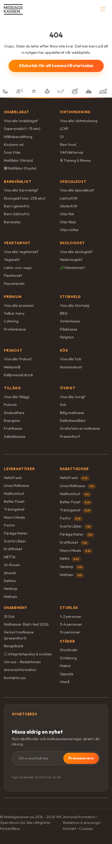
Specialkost (73, 181)
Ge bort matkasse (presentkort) (19, 635)
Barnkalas (12, 222)
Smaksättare (14, 412)
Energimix (12, 420)
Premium (12, 297)
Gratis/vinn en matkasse (80, 428)
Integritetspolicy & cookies (30, 654)
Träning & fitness (77, 160)
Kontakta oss (15, 677)
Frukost (13, 350)
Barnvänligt (18, 181)
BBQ (63, 313)
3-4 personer (71, 624)
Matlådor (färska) (18, 160)
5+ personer (70, 632)
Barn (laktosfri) (16, 214)
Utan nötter (69, 230)
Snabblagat (16, 112)
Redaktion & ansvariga (81, 822)
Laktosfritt (68, 198)
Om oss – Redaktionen (22, 662)
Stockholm (68, 650)
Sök (63, 404)
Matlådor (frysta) (21, 168)
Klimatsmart (74, 267)
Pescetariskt (14, 283)
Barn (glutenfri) (16, 206)
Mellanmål (12, 367)
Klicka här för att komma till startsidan (56, 65)
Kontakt (69, 828)
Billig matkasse (72, 412)
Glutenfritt (68, 206)
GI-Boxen (12, 564)
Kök (64, 350)
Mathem (10, 596)
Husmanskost (71, 367)
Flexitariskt (13, 275)
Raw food (68, 144)
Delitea (10, 580)
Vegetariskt (17, 243)
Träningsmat (14, 509)
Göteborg (68, 658)
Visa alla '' (21, 120)
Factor (9, 525)
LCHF (64, 128)
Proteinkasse (15, 329)
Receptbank (13, 646)
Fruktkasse (13, 428)
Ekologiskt (72, 243)
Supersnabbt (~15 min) (22, 128)
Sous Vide (12, 152)
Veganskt (12, 259)
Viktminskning (75, 112)
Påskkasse (68, 329)
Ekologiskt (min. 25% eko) (25, 198)
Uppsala (66, 674)
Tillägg (12, 388)
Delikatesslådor (73, 420)
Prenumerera (81, 758)
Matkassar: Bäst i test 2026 (26, 624)
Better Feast (14, 501)
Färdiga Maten (16, 533)
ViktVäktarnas (71, 152)
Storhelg (70, 297)
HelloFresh (13, 477)
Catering (11, 321)
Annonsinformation (20, 669)
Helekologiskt (71, 259)
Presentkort (70, 436)
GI (62, 136)
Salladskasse (14, 436)
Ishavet (10, 573)
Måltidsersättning (18, 136)
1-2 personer (71, 616)
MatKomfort (14, 493)
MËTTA (9, 557)
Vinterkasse (70, 321)
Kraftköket (13, 549)
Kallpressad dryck (18, 375)
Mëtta (69, 558)
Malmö (65, 665)
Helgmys (67, 337)
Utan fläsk (68, 222)
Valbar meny (14, 313)
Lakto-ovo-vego (18, 267)
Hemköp (10, 588)
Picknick (10, 404)
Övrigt (68, 388)
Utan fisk (67, 214)
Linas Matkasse (16, 485)
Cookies (86, 828)
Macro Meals (14, 517)
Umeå (64, 681)
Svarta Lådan (15, 541)
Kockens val (13, 144)
